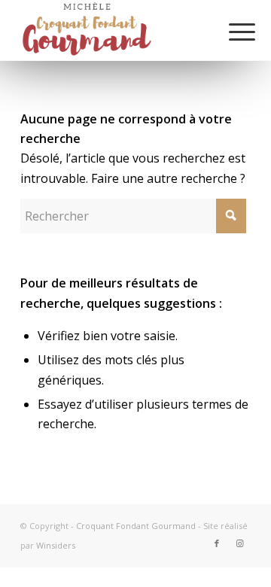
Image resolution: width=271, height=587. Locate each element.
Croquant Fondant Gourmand (136, 525)
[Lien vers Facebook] (217, 543)
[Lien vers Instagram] (239, 543)
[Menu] (230, 32)
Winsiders (55, 545)
